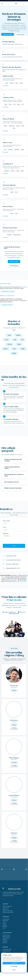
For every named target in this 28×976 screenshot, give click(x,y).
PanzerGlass (23, 287)
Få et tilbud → (6, 85)
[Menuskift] (16, 3)
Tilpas (14, 969)
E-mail (4, 527)
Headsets (5, 227)
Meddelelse (5, 533)
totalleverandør (23, 581)
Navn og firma (6, 520)
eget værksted (12, 579)
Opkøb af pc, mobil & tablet (7, 295)
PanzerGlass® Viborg (5, 283)
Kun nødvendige (14, 966)
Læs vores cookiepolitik (16, 960)
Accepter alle (14, 963)
